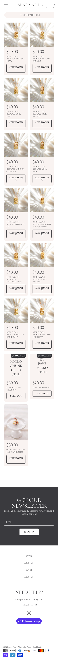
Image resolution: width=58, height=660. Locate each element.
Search (29, 556)
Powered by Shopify (34, 647)
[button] (5, 6)
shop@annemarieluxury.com (29, 599)
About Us (29, 563)
